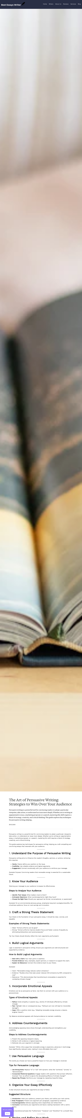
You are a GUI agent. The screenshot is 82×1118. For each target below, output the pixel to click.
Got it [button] (7, 1113)
